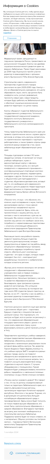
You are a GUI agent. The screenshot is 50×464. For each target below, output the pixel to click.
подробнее (7, 32)
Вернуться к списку (12, 443)
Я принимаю (12, 38)
